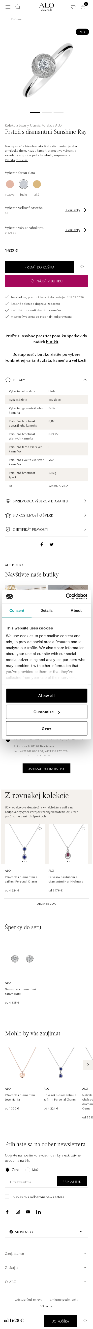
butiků (52, 341)
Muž (35, 1169)
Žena (15, 1169)
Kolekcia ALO (51, 125)
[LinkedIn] (38, 1212)
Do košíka (60, 1321)
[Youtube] (28, 1212)
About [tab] (76, 610)
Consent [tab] (16, 610)
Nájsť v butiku (50, 280)
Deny (46, 728)
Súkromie (46, 1306)
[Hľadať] (18, 7)
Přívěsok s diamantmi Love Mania (20, 1097)
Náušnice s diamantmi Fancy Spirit (20, 991)
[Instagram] (17, 1212)
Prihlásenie (72, 1181)
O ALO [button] (11, 1282)
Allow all (46, 695)
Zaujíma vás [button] (15, 1254)
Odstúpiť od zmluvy (28, 1299)
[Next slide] (88, 1065)
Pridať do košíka (40, 267)
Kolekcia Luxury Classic (22, 125)
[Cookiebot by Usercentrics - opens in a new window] (66, 596)
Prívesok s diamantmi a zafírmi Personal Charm (21, 879)
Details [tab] (46, 610)
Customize (43, 712)
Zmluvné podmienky (64, 1299)
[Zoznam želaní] (73, 7)
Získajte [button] (11, 1268)
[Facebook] (7, 1212)
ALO (82, 32)
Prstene (16, 19)
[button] (16, 160)
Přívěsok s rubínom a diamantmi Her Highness (66, 879)
